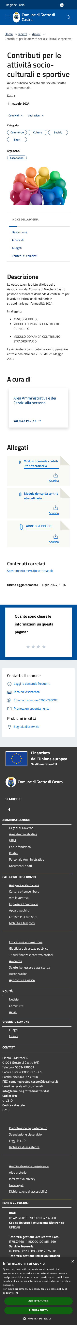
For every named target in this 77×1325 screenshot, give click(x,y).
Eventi (13, 1036)
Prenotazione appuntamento (28, 1128)
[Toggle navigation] (8, 17)
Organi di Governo (21, 827)
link (16, 1292)
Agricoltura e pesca (22, 980)
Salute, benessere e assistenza (29, 967)
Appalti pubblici (19, 910)
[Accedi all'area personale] (62, 5)
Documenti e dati (20, 865)
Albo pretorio (17, 1172)
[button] (38, 1318)
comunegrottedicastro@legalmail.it (33, 1081)
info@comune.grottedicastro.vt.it (25, 1091)
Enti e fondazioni (20, 846)
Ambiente (15, 961)
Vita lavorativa (19, 897)
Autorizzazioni (18, 973)
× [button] (72, 1261)
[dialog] (38, 1291)
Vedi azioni (34, 115)
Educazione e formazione (25, 942)
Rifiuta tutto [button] (38, 1310)
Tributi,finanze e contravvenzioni (31, 954)
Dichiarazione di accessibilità (28, 1191)
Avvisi (36, 34)
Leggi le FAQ (17, 1140)
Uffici (12, 840)
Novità (22, 34)
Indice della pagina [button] (25, 219)
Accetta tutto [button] (38, 1301)
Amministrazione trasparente (29, 1166)
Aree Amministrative (23, 834)
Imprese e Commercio (23, 904)
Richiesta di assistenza (24, 1147)
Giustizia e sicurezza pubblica (28, 948)
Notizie (14, 999)
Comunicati (16, 1005)
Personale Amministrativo (26, 859)
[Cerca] (68, 17)
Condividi (14, 115)
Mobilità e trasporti (22, 923)
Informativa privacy (22, 1178)
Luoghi (13, 1029)
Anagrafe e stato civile (24, 885)
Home (9, 34)
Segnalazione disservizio (25, 1134)
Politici (13, 853)
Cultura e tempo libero (24, 891)
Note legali (16, 1185)
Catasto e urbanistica (23, 916)
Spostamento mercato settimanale (30, 570)
